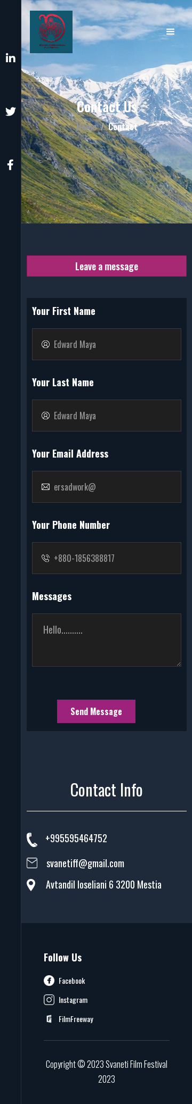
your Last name (63, 382)
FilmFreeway (76, 1019)
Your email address (70, 453)
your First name (63, 311)
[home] (51, 32)
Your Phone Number (71, 524)
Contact (123, 126)
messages (51, 596)
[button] (170, 32)
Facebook (72, 980)
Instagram (73, 999)
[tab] (107, 266)
